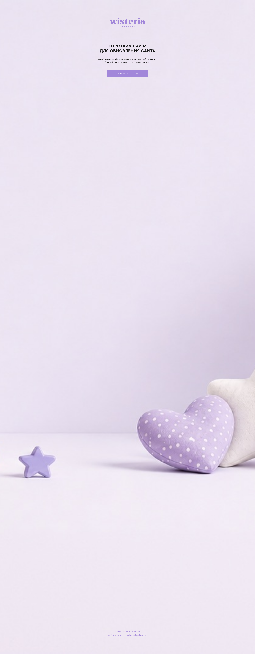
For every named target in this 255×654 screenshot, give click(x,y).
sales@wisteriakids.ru (137, 635)
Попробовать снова (127, 73)
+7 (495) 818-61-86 (116, 635)
